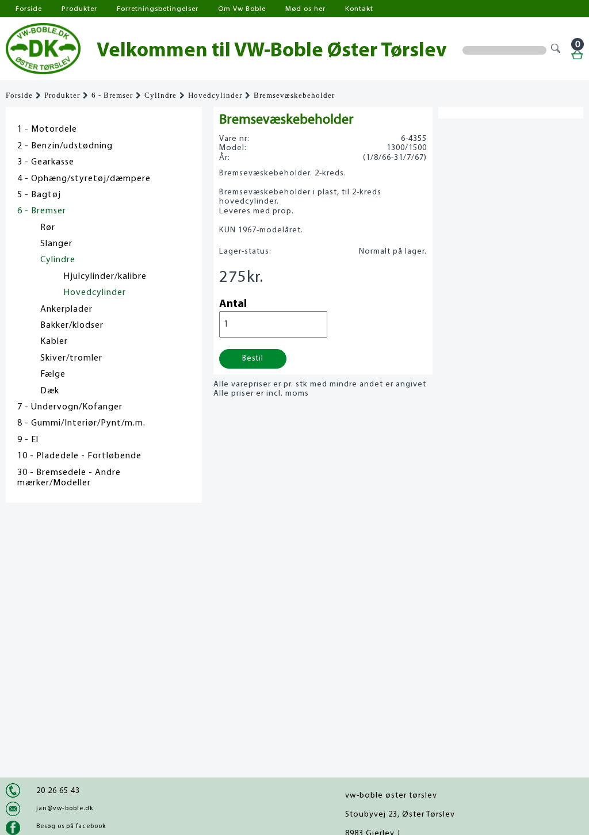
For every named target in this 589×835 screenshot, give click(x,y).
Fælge (53, 374)
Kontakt (359, 9)
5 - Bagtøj (39, 195)
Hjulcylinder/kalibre (105, 276)
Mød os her (305, 9)
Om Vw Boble (242, 9)
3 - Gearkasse (45, 162)
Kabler (54, 341)
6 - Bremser (112, 95)
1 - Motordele (47, 129)
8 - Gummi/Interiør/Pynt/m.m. (81, 423)
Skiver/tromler (71, 358)
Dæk (49, 391)
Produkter (79, 9)
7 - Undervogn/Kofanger (70, 407)
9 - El (28, 440)
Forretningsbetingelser (157, 9)
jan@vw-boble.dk (64, 808)
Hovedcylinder (215, 95)
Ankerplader (66, 309)
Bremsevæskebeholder (294, 95)
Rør (47, 227)
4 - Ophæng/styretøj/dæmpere (84, 178)
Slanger (56, 243)
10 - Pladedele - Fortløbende (79, 456)
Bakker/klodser (72, 325)
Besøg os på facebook (71, 826)
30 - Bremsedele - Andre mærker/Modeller (69, 478)
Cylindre (160, 95)
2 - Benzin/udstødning (65, 146)
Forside (29, 9)
